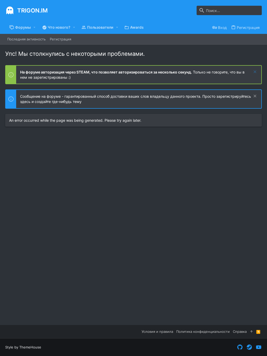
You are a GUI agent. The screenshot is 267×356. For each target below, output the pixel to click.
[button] (34, 27)
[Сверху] (251, 331)
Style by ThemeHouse (23, 347)
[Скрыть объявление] (254, 72)
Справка (240, 331)
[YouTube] (259, 347)
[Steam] (249, 347)
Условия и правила (157, 331)
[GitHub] (240, 347)
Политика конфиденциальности (203, 331)
